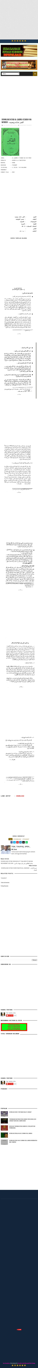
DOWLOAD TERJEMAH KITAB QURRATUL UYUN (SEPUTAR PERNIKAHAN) (22, 1127)
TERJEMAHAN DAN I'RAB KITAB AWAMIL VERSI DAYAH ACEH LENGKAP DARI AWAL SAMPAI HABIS (22, 1120)
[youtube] (23, 41)
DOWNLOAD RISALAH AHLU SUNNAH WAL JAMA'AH (20, 1133)
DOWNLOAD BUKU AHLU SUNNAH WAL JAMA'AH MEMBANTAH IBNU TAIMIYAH (23, 1141)
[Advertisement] (19, 20)
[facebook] (15, 41)
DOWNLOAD (22, 125)
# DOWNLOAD (17, 839)
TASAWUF (29, 125)
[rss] (20, 41)
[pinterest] (25, 41)
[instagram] (17, 41)
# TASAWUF (26, 839)
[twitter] (12, 41)
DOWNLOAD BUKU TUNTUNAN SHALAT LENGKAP (20, 1112)
